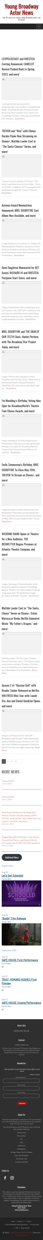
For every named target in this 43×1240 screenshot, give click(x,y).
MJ (21, 1139)
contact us (36, 1200)
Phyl (21, 1142)
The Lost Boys (21, 1136)
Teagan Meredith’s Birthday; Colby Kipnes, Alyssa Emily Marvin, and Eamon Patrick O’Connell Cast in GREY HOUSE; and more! (21, 840)
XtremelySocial (21, 1235)
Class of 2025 (8, 781)
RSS (17, 1228)
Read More (20, 118)
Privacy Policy (35, 1224)
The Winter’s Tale (21, 1159)
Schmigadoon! (21, 1149)
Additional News (12, 857)
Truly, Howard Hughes (21, 1155)
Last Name (21, 1092)
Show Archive (25, 1228)
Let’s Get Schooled (12, 875)
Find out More (6, 879)
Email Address (21, 1077)
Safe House (21, 1146)
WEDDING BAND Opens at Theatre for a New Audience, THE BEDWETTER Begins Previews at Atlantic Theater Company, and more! (20, 544)
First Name (21, 1085)
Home (13, 1221)
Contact (28, 1221)
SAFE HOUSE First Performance (20, 960)
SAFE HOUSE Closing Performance (21, 1003)
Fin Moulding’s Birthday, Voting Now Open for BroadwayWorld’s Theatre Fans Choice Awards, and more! (21, 405)
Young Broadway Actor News (21, 9)
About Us (21, 1221)
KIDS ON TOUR (21, 1030)
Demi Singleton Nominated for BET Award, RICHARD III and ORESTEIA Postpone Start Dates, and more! (20, 272)
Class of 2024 (8, 797)
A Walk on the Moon (21, 1162)
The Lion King (21, 1132)
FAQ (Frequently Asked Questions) (17, 1224)
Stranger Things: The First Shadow (21, 1152)
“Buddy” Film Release (14, 918)
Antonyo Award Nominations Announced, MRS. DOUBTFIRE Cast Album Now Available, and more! (20, 210)
